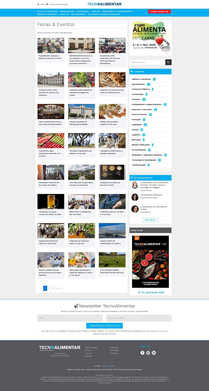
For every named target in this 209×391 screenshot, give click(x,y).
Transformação (139, 165)
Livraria (135, 130)
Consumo (95, 11)
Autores (88, 353)
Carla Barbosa (145, 212)
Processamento (78, 14)
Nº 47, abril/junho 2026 (151, 292)
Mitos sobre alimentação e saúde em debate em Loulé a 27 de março (81, 272)
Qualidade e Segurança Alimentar (104, 14)
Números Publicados (58, 4)
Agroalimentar (67, 11)
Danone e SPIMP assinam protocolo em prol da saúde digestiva (50, 272)
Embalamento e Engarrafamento (117, 11)
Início (42, 4)
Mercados (136, 140)
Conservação (83, 11)
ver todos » (150, 220)
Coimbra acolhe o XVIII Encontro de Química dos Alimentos (49, 92)
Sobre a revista (91, 347)
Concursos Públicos (141, 89)
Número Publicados (141, 145)
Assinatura (114, 347)
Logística (64, 14)
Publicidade (114, 350)
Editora (88, 350)
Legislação (137, 125)
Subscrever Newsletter (104, 325)
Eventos (88, 356)
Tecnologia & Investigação (144, 160)
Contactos (114, 353)
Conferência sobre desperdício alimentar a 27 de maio (50, 153)
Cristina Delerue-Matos (148, 198)
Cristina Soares (146, 190)
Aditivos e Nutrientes (47, 11)
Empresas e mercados (142, 109)
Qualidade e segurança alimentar (147, 155)
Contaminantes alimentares (151, 195)
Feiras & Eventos (139, 114)
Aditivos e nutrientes (141, 79)
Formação (136, 119)
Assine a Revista (158, 11)
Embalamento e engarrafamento (147, 104)
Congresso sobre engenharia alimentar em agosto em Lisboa (81, 92)
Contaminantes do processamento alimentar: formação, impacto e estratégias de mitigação (154, 185)
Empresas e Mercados (47, 14)
